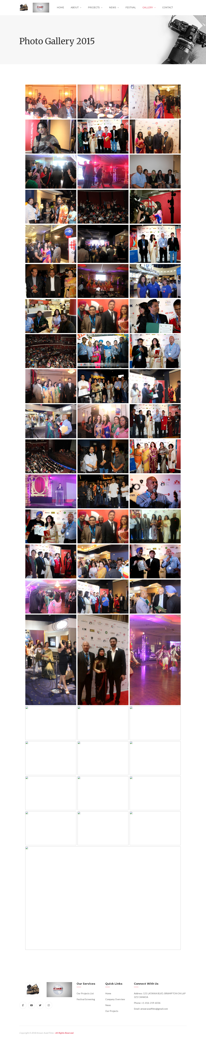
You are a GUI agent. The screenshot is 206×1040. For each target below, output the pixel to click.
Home (60, 7)
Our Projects (111, 1011)
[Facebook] (23, 1005)
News (112, 7)
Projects (94, 7)
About (75, 7)
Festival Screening (86, 999)
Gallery (148, 7)
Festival (130, 7)
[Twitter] (40, 1005)
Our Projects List (85, 993)
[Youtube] (31, 1005)
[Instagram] (48, 1005)
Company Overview (115, 999)
